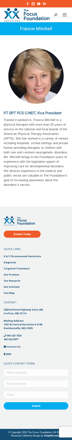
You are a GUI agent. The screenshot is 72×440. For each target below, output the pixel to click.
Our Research (12, 280)
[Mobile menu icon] (64, 15)
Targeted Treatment (17, 268)
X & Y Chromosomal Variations (22, 256)
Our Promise (11, 274)
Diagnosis (10, 262)
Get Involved (11, 286)
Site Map (9, 293)
